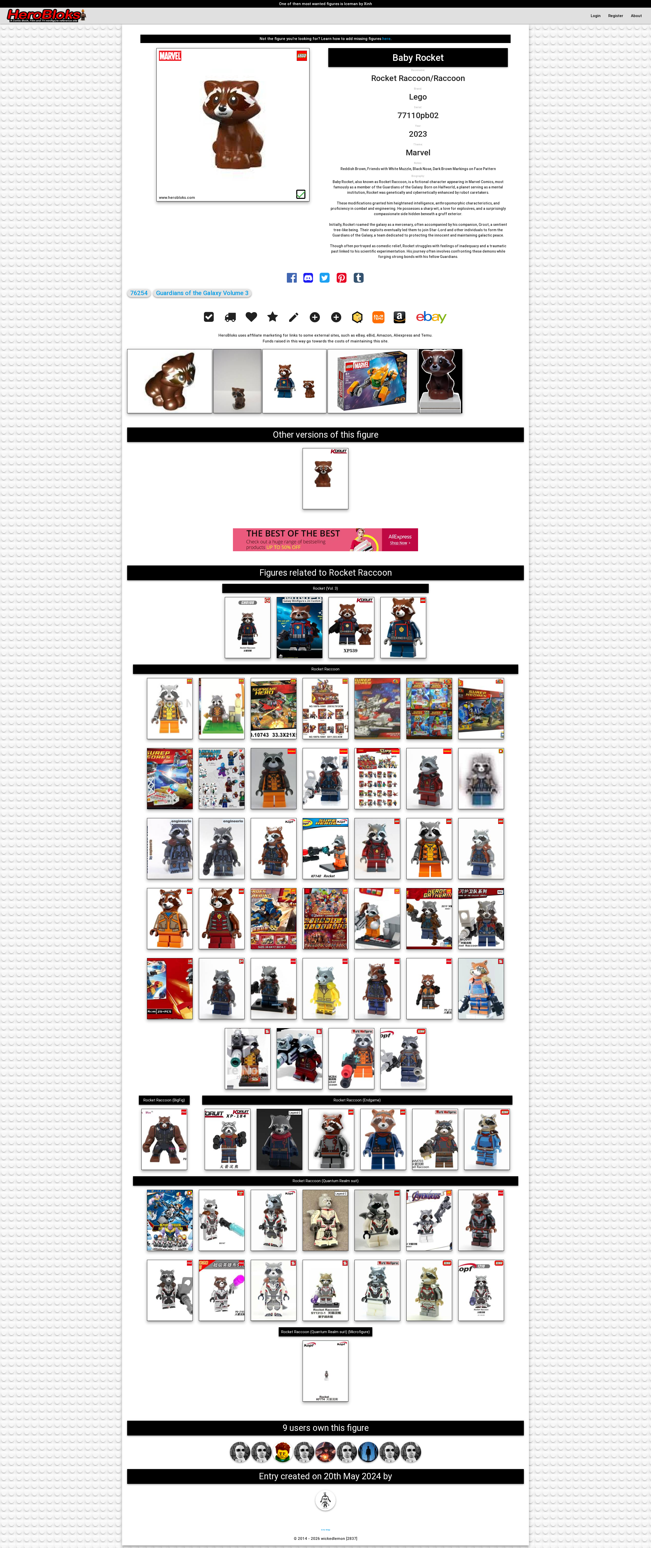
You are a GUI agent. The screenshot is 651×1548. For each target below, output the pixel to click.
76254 (139, 293)
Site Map (325, 1529)
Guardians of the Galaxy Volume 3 (202, 293)
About (636, 15)
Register (615, 15)
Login (596, 15)
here (386, 38)
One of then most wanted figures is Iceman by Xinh (325, 3)
